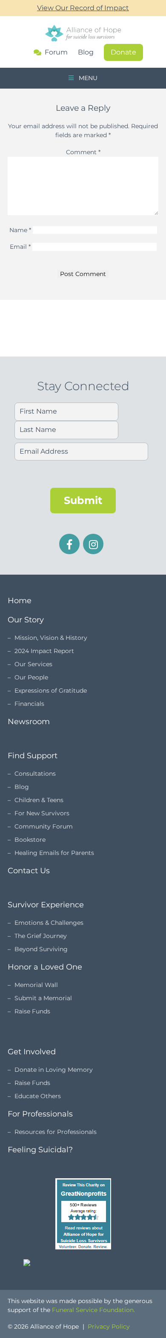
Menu (87, 78)
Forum (56, 52)
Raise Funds (32, 1011)
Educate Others (37, 1096)
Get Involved (32, 1051)
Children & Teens (38, 800)
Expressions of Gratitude (50, 690)
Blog (86, 52)
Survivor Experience (46, 904)
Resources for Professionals (55, 1132)
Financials (29, 704)
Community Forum (43, 826)
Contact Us (29, 870)
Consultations (35, 773)
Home (19, 600)
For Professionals (40, 1114)
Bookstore (30, 839)
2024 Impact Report (44, 651)
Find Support (32, 755)
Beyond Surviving (41, 949)
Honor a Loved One (45, 967)
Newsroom (29, 721)
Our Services (33, 664)
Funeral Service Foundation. (93, 1310)
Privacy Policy (109, 1326)
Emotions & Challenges (48, 923)
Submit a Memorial (43, 998)
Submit (83, 500)
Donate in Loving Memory (53, 1069)
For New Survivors (41, 813)
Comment (83, 152)
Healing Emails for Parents (54, 853)
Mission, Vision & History (50, 638)
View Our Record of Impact (83, 8)
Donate (123, 52)
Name (20, 230)
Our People (31, 677)
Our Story (26, 619)
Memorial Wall (36, 985)
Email (20, 246)
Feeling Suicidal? (40, 1149)
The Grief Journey (40, 936)
